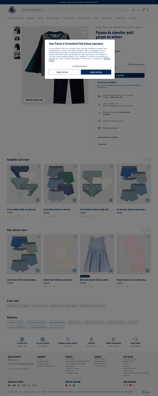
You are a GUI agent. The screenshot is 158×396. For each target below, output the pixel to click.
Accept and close (96, 72)
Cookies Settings (79, 66)
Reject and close (62, 72)
